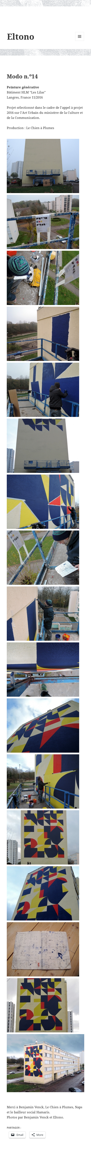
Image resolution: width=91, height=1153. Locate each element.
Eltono (20, 36)
